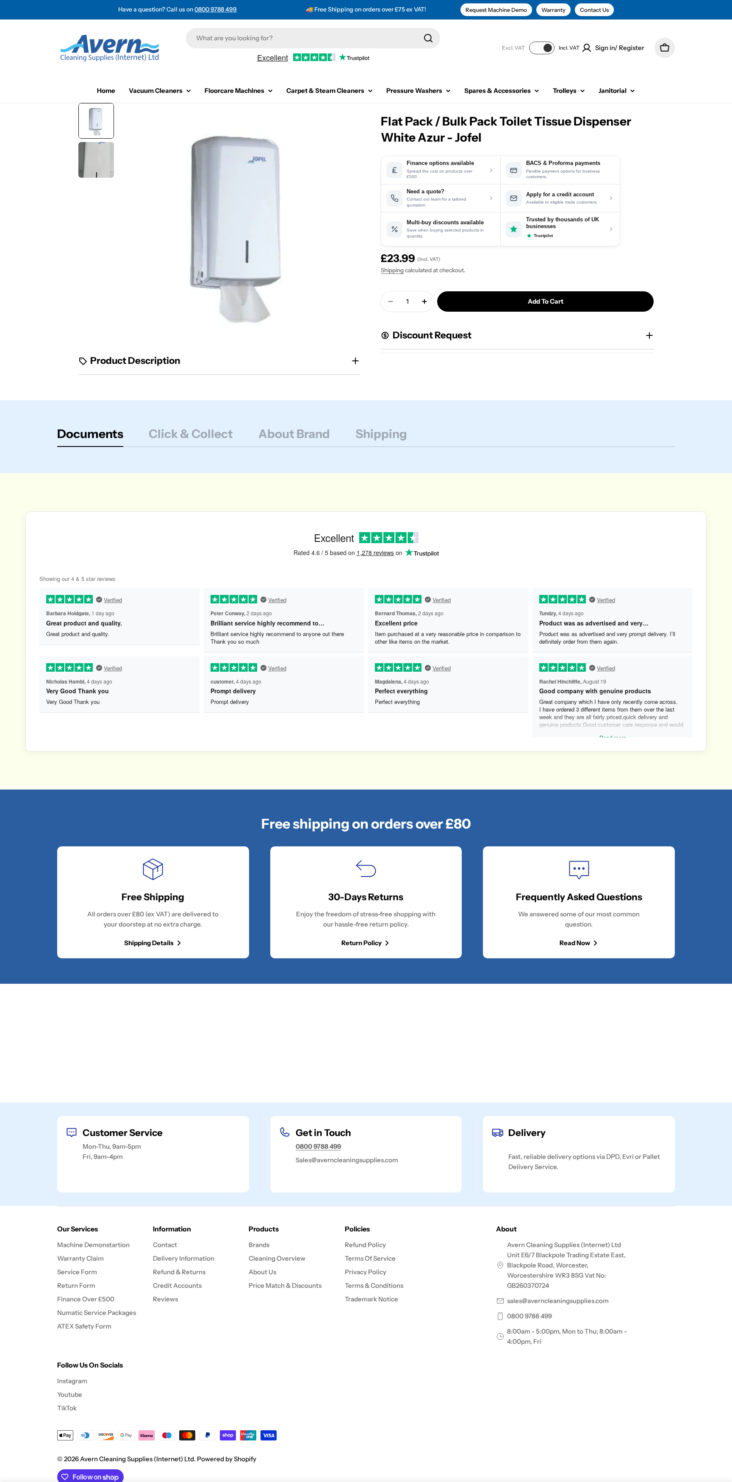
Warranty (553, 9)
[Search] (428, 38)
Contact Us (594, 9)
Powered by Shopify (226, 1459)
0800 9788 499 (215, 9)
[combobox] (313, 38)
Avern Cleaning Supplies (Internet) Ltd (137, 1459)
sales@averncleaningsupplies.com (558, 1301)
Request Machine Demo (496, 9)
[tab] (90, 436)
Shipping (392, 270)
